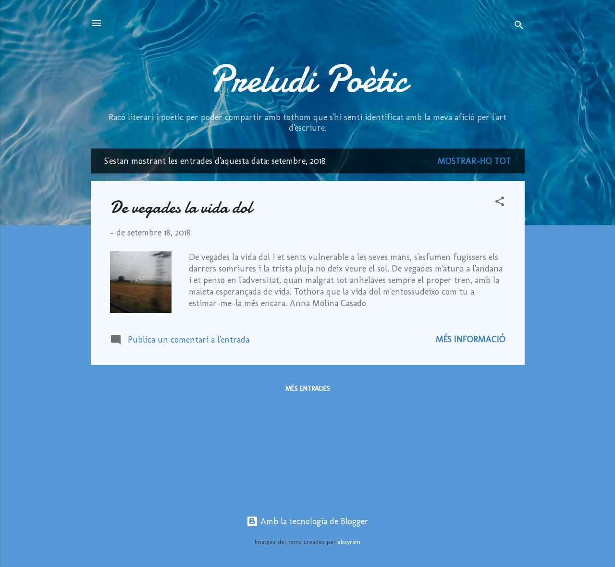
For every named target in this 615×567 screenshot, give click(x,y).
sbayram (349, 541)
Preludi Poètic (308, 79)
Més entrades (307, 388)
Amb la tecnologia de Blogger (313, 521)
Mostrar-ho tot (474, 161)
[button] (499, 203)
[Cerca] (519, 26)
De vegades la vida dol (181, 207)
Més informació (470, 339)
